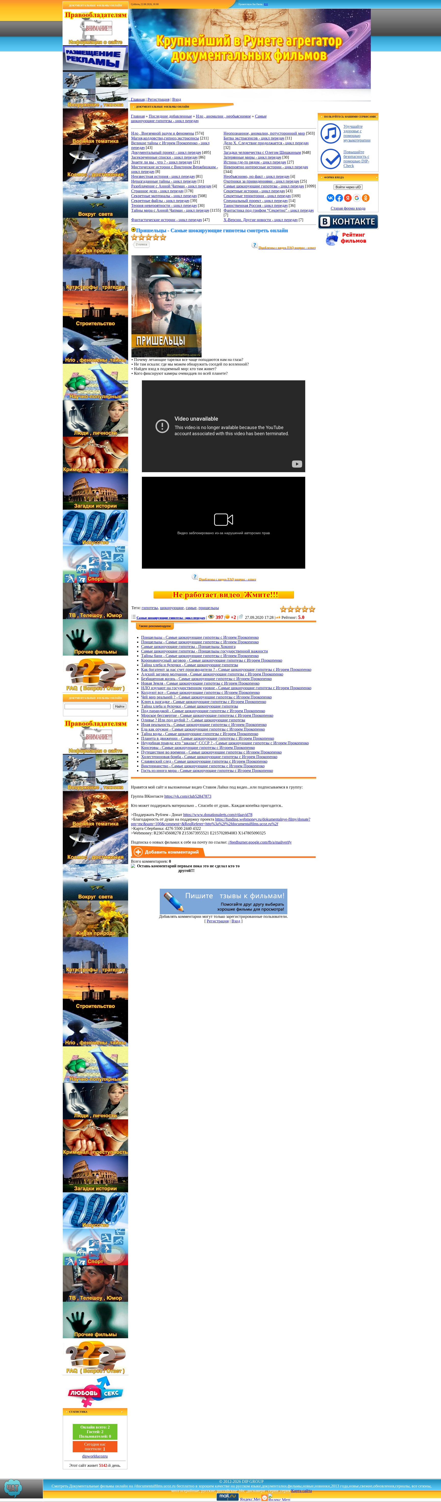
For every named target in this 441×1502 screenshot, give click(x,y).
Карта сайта (301, 1490)
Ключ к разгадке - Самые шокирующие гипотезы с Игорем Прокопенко (203, 701)
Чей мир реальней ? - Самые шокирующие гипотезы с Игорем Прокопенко (206, 697)
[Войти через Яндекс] (348, 198)
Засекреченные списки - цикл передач (164, 157)
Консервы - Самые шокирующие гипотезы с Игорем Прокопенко (198, 747)
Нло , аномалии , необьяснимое (223, 116)
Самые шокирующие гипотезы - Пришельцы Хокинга (188, 646)
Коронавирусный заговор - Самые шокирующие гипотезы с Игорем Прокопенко (211, 660)
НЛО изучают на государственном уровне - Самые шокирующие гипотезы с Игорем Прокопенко (226, 688)
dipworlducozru (95, 1456)
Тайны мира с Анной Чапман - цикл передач (170, 210)
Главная (138, 99)
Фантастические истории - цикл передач (166, 220)
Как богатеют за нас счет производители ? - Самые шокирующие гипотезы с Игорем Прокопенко (226, 669)
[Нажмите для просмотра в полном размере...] (166, 356)
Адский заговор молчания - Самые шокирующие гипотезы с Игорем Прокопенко (212, 674)
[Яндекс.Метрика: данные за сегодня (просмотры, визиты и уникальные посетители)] (279, 1497)
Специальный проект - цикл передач (256, 200)
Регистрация (158, 99)
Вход (176, 99)
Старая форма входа (348, 208)
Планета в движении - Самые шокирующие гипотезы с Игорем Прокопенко (207, 738)
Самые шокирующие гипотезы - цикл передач (264, 186)
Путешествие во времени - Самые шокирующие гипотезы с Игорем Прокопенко (211, 752)
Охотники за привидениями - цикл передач (261, 181)
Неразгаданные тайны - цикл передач (164, 181)
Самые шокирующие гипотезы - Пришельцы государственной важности (204, 651)
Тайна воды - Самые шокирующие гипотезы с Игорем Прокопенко (199, 734)
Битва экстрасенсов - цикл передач (254, 138)
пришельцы (209, 608)
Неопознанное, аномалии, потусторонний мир (264, 133)
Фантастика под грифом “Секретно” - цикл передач (269, 210)
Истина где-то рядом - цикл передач (255, 162)
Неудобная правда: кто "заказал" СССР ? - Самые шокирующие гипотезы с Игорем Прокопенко (225, 743)
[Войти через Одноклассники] (366, 198)
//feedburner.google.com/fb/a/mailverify (260, 842)
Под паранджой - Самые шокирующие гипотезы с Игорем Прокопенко (203, 711)
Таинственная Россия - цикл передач (256, 205)
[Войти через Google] (357, 198)
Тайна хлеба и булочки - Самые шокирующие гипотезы (189, 665)
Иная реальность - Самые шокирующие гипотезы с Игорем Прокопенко (204, 724)
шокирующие (172, 608)
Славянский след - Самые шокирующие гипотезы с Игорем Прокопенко (204, 761)
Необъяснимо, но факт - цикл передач (256, 176)
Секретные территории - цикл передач (257, 196)
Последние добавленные (170, 116)
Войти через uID (348, 187)
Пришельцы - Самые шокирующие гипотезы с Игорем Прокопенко (200, 637)
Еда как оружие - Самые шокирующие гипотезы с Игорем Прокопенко (203, 729)
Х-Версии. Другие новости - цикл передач (261, 220)
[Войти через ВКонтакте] (330, 198)
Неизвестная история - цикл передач (163, 176)
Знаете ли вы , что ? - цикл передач (161, 162)
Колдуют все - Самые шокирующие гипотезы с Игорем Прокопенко (200, 692)
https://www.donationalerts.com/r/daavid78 (217, 814)
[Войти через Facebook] (339, 198)
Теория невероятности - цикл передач (164, 205)
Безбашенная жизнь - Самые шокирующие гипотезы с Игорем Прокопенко (206, 679)
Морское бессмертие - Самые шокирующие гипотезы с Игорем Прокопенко (207, 715)
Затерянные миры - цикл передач (252, 157)
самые (191, 608)
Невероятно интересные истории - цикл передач (266, 167)
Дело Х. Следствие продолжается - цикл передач (266, 143)
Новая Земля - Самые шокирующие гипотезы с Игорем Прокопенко (200, 683)
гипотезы (150, 608)
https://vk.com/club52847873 (187, 796)
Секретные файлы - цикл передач (160, 200)
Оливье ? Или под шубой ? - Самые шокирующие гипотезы (193, 720)
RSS (266, 4)
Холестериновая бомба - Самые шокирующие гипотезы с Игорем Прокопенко (209, 757)
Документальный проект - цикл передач (166, 152)
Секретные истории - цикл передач (254, 191)
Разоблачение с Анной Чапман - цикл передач (171, 186)
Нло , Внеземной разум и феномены (162, 133)
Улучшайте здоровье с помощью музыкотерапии (357, 133)
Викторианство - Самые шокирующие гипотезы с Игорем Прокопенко (203, 766)
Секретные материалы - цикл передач (164, 196)
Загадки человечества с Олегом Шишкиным (262, 152)
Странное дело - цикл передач (157, 191)
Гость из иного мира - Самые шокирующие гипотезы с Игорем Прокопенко (207, 770)
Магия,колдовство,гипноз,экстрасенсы (165, 138)
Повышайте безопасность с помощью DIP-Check (356, 159)
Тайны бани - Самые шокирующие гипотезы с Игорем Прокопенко (200, 656)
